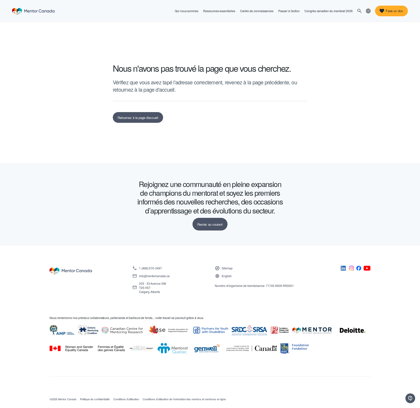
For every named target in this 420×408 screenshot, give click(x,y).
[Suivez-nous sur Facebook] (358, 269)
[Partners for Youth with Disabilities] (210, 330)
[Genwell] (207, 348)
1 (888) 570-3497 (150, 268)
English (227, 276)
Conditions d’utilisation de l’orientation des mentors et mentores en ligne (184, 399)
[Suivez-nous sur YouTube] (367, 269)
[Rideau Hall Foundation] (280, 330)
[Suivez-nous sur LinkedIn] (344, 269)
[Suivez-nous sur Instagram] (351, 269)
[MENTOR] (312, 330)
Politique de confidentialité (95, 399)
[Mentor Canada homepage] (33, 11)
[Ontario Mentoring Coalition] (88, 330)
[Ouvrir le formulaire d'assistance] (410, 398)
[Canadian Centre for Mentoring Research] (122, 330)
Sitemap (227, 268)
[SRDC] (249, 330)
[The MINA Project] (141, 348)
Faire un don (394, 11)
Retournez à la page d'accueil (138, 117)
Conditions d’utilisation (126, 399)
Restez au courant (210, 224)
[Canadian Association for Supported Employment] (168, 330)
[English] (368, 11)
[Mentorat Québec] (173, 348)
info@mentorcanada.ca (154, 276)
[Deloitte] (352, 330)
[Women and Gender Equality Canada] (87, 348)
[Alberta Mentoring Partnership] (62, 330)
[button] (359, 11)
